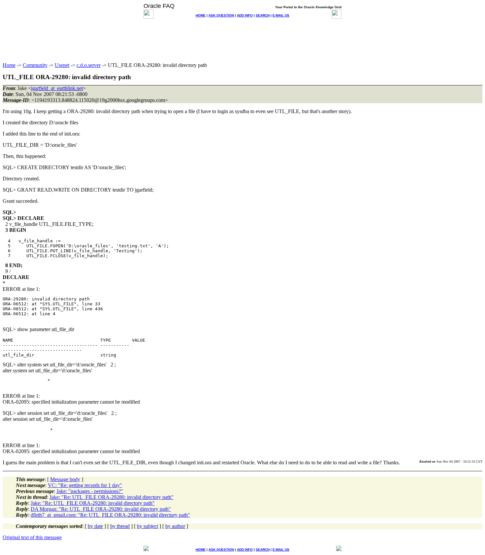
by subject (147, 526)
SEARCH (263, 15)
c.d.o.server (89, 65)
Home (9, 65)
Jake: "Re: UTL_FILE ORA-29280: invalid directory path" (111, 497)
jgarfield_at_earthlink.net (57, 88)
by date (95, 526)
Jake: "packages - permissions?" (89, 491)
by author (175, 526)
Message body (65, 479)
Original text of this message (32, 537)
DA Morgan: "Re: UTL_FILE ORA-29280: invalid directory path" (101, 509)
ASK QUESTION (221, 15)
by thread (120, 526)
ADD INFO (245, 15)
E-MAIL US (281, 15)
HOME (201, 15)
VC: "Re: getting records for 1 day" (85, 485)
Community (35, 65)
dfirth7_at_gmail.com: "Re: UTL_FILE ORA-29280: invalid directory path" (110, 515)
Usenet (62, 65)
